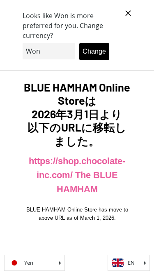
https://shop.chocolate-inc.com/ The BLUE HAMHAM (77, 175)
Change (94, 51)
